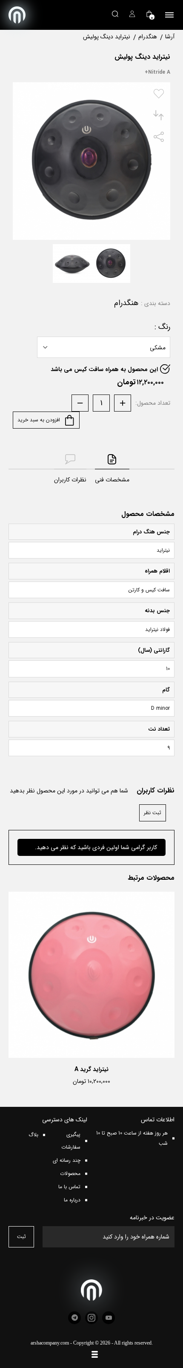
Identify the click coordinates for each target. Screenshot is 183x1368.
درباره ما (72, 1200)
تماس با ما (69, 1187)
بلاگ (33, 1135)
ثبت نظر (152, 813)
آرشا (169, 36)
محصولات (70, 1173)
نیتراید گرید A (91, 1069)
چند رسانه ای (66, 1160)
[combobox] (103, 347)
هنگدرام (126, 303)
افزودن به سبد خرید (39, 420)
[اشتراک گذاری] (159, 140)
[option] (91, 991)
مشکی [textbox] (158, 347)
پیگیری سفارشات (70, 1140)
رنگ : (162, 327)
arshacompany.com (50, 1343)
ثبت (21, 1237)
